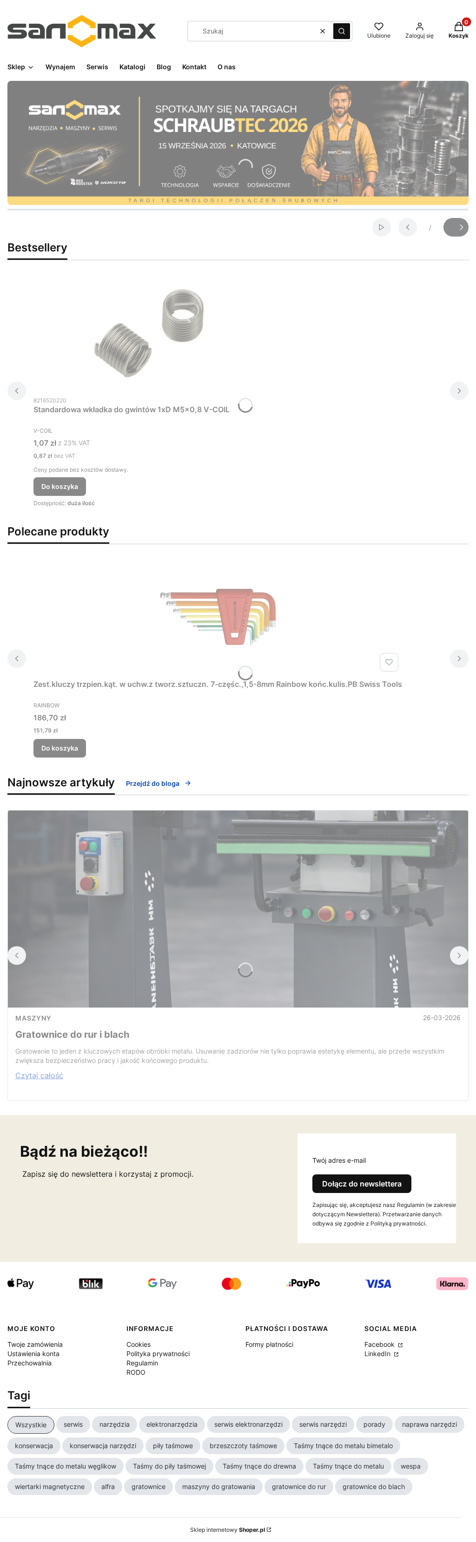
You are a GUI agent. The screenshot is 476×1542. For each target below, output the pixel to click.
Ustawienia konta (33, 1353)
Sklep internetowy (227, 1529)
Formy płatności (269, 1344)
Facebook (380, 1344)
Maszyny (33, 1018)
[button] (341, 31)
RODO (135, 1372)
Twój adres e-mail (339, 1160)
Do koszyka (59, 486)
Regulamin (142, 1363)
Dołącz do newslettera (362, 1183)
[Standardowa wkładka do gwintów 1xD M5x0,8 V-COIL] (149, 333)
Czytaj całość (39, 1075)
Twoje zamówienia (35, 1344)
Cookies (138, 1344)
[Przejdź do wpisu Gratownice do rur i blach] (238, 909)
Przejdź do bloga (152, 783)
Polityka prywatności (158, 1353)
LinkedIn (378, 1353)
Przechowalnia (29, 1363)
